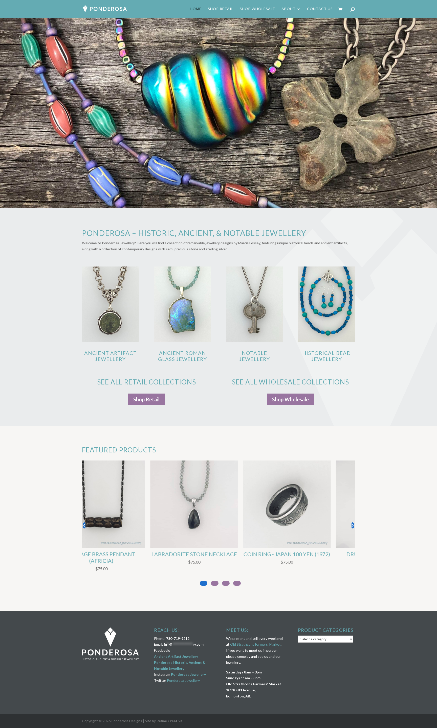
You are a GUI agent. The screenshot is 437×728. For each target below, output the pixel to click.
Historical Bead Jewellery (326, 356)
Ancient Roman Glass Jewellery (182, 356)
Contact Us (320, 9)
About (288, 9)
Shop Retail (220, 9)
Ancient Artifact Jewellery (110, 356)
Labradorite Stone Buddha (307, 554)
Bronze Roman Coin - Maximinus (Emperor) (215, 557)
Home (196, 9)
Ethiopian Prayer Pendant (122, 554)
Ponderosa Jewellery (188, 674)
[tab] (237, 583)
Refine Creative (169, 721)
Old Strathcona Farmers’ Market (255, 644)
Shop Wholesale (257, 9)
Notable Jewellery (254, 356)
